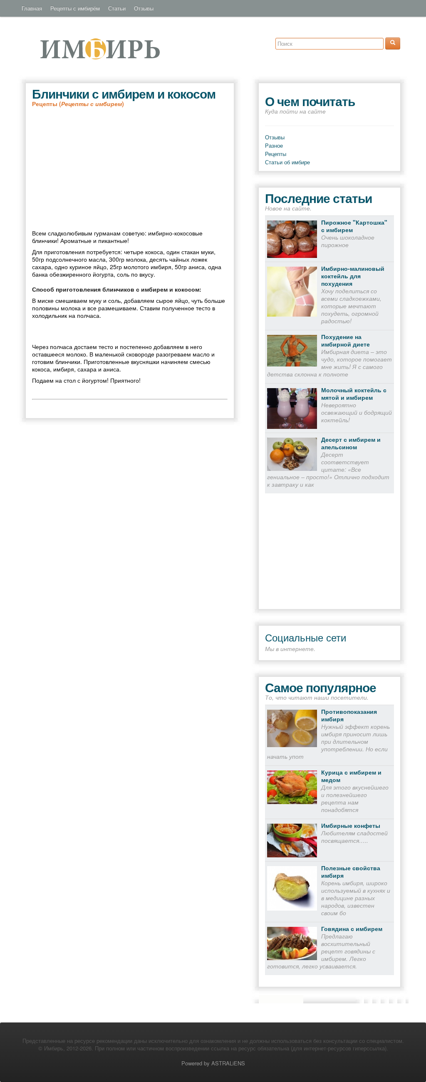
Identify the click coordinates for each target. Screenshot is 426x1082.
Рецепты (275, 154)
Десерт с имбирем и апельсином (351, 443)
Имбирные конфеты (350, 825)
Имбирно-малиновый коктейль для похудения (352, 275)
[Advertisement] (130, 168)
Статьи (117, 8)
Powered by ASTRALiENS (213, 1063)
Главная (32, 8)
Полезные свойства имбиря (350, 871)
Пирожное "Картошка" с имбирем (354, 226)
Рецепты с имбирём (75, 8)
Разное (274, 145)
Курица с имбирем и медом (351, 776)
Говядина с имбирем (351, 928)
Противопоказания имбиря (349, 715)
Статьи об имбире (287, 162)
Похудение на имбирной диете (345, 340)
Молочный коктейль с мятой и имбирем (353, 393)
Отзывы (144, 8)
